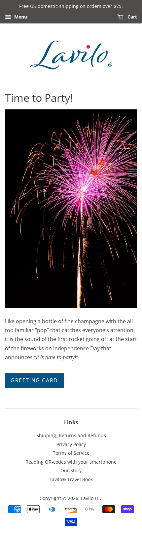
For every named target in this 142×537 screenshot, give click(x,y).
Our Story (71, 470)
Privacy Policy (71, 444)
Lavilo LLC (91, 498)
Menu (20, 17)
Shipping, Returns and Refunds (71, 435)
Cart (131, 17)
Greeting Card (34, 380)
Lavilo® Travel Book (71, 479)
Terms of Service (71, 453)
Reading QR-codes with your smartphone (71, 462)
